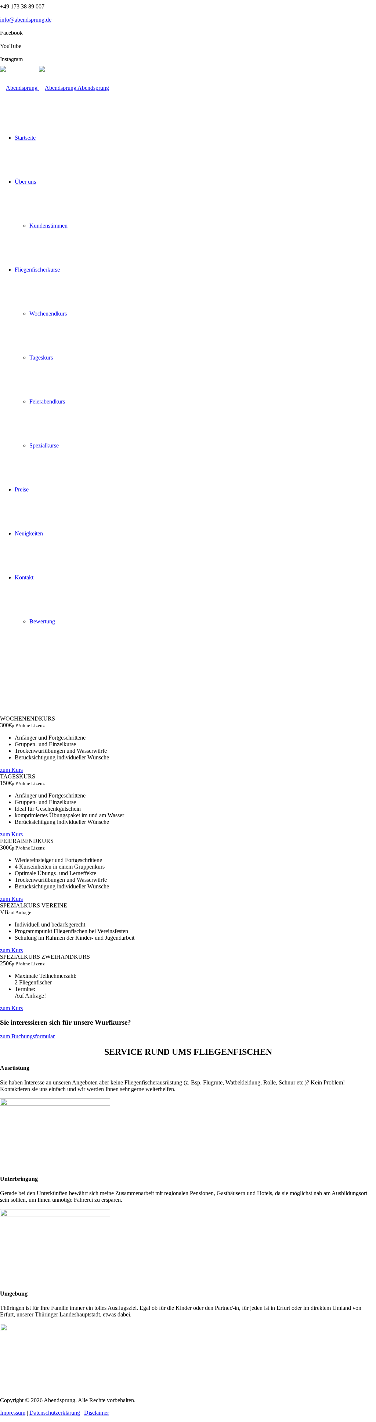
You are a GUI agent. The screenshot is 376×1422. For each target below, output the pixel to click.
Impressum (12, 1413)
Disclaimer (96, 1413)
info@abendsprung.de (25, 19)
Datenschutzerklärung (54, 1413)
